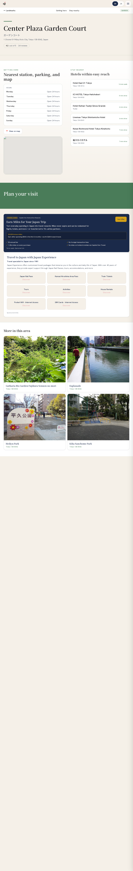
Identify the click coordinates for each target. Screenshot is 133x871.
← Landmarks (9, 10)
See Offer (121, 219)
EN (115, 3)
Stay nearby (74, 10)
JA (121, 3)
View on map (13, 131)
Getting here (61, 10)
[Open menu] (128, 3)
